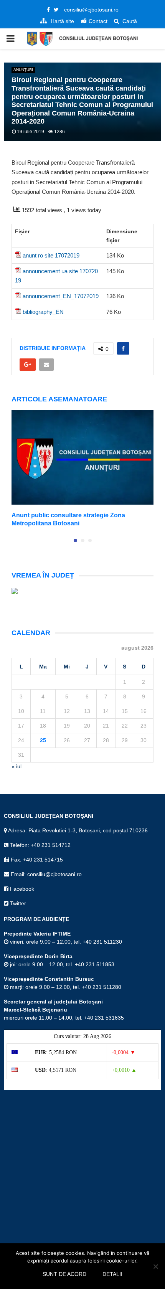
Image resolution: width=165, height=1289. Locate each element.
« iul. (17, 766)
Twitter (17, 903)
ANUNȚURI (23, 70)
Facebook (21, 889)
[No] (155, 1266)
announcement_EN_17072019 (61, 296)
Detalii (112, 1274)
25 (43, 740)
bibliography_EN (43, 312)
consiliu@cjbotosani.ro (91, 10)
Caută (129, 21)
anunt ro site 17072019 (51, 255)
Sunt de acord (64, 1274)
